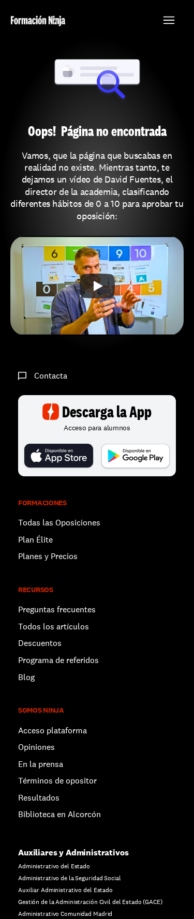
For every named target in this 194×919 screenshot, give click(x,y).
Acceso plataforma (52, 730)
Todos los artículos (53, 626)
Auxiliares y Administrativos (73, 852)
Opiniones (36, 747)
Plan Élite (35, 539)
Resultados (38, 797)
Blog (26, 677)
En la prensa (40, 764)
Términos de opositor (57, 780)
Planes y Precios (48, 556)
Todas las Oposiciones (59, 522)
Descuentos (41, 643)
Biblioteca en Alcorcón (59, 814)
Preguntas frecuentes (57, 609)
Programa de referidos (58, 660)
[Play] (97, 286)
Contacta (50, 375)
